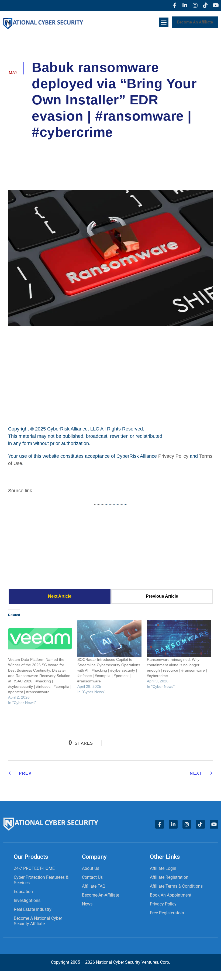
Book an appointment (170, 895)
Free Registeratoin (167, 912)
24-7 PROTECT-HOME (34, 868)
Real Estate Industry (32, 909)
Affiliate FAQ (93, 886)
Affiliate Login (163, 868)
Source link (20, 490)
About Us (90, 868)
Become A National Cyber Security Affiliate (38, 921)
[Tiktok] (205, 5)
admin (45, 147)
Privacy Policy (173, 456)
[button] (163, 22)
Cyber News (76, 147)
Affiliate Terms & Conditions (176, 886)
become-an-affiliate (100, 895)
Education (23, 891)
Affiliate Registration (169, 877)
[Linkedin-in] (185, 5)
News (87, 904)
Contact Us (92, 877)
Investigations (27, 900)
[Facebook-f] (174, 5)
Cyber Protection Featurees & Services (41, 880)
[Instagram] (195, 5)
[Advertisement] (110, 375)
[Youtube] (215, 5)
